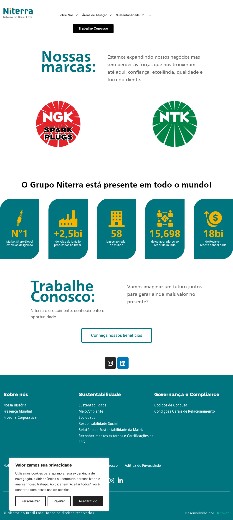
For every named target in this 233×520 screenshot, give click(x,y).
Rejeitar (59, 501)
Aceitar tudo (88, 501)
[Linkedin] (123, 363)
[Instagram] (110, 363)
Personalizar (30, 501)
